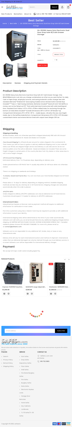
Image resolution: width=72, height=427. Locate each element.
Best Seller (13, 23)
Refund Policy (8, 363)
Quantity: (40, 60)
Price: (39, 41)
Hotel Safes (25, 403)
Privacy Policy (8, 360)
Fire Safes (24, 379)
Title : (39, 54)
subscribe (61, 331)
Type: (39, 48)
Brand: (39, 44)
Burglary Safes (26, 383)
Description (7, 83)
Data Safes (25, 386)
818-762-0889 (47, 14)
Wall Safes (24, 370)
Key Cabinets (25, 406)
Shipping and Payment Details (35, 83)
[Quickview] (8, 294)
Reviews (18, 83)
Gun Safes (24, 356)
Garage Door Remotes (24, 397)
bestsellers (18, 14)
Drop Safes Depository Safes (25, 361)
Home (5, 23)
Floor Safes (25, 366)
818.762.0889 (44, 361)
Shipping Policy (8, 366)
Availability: (57, 48)
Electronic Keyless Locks (26, 391)
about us (27, 14)
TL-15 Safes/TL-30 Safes (26, 414)
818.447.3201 (66, 14)
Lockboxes (24, 409)
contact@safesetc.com (13, 227)
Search (5, 356)
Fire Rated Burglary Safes (26, 374)
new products (6, 14)
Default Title (58, 54)
